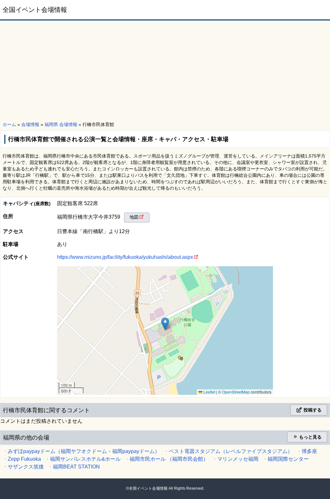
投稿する (312, 410)
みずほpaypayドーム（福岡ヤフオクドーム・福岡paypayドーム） (84, 451)
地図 (134, 217)
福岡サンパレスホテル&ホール (85, 459)
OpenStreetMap (236, 392)
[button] (165, 324)
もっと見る (310, 437)
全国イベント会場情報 (35, 9)
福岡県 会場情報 (60, 124)
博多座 (309, 451)
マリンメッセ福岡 (237, 459)
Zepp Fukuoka (24, 459)
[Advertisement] (165, 71)
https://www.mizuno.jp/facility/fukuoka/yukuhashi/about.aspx (125, 257)
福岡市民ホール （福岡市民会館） (169, 459)
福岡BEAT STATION (76, 466)
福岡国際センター (288, 459)
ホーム (9, 124)
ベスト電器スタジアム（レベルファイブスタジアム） (231, 451)
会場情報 (30, 124)
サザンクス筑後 (26, 466)
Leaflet (208, 392)
